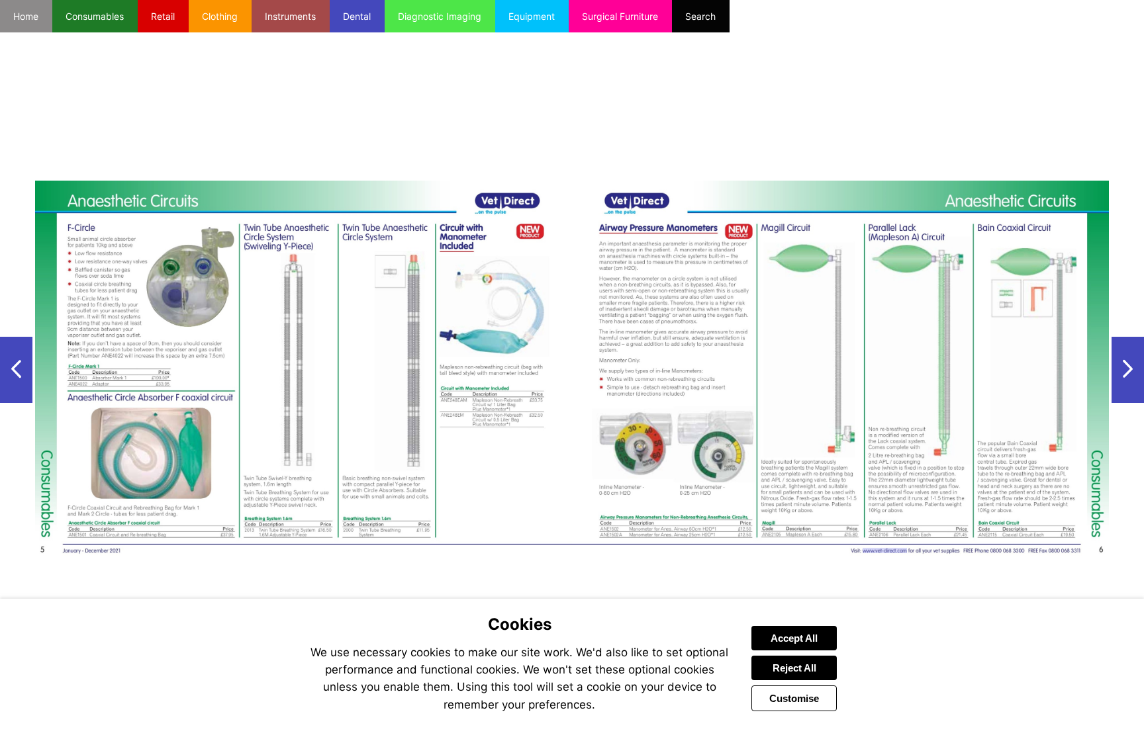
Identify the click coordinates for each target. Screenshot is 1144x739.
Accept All (794, 638)
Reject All (794, 668)
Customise (794, 698)
